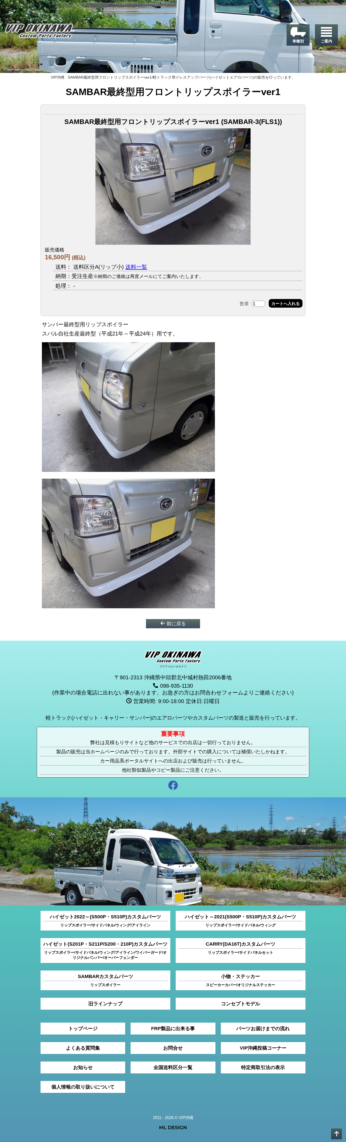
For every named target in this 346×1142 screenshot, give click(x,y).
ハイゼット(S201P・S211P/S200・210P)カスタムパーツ (105, 950)
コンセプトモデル (240, 1003)
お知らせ (83, 1067)
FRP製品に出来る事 (173, 1028)
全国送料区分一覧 (173, 1067)
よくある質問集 (83, 1048)
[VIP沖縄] (38, 32)
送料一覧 (136, 267)
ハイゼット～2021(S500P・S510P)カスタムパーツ (240, 920)
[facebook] (173, 786)
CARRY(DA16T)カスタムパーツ (240, 948)
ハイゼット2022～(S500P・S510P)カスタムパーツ (105, 920)
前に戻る (175, 623)
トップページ (83, 1028)
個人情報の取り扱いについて (83, 1087)
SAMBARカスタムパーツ (105, 980)
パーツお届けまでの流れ (263, 1028)
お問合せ (173, 1048)
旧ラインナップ (105, 1003)
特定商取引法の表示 (263, 1067)
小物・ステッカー (240, 980)
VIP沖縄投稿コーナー (263, 1048)
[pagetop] (336, 1133)
